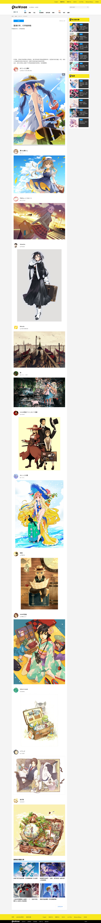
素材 (53, 12)
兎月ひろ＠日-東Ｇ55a (26, 70)
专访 (60, 12)
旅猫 (21, 553)
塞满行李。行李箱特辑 (22, 16)
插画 (25, 12)
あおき (22, 801)
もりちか (23, 200)
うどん (22, 477)
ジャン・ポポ (24, 374)
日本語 (97, 1)
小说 (34, 12)
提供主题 (28, 917)
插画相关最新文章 (19, 859)
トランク (22, 751)
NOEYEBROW (24, 328)
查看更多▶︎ (60, 906)
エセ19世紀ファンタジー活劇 (28, 412)
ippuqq (22, 691)
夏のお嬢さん (24, 150)
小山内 (22, 753)
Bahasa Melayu (89, 1)
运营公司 (23, 921)
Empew (23, 246)
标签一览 (16, 12)
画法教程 (41, 12)
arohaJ (23, 414)
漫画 (30, 12)
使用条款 (29, 921)
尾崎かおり (23, 616)
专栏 (64, 12)
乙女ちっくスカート (26, 198)
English (56, 1)
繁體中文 (69, 1)
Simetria (22, 244)
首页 (12, 16)
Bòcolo (22, 326)
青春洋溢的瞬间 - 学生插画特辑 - (48, 899)
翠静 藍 (23, 555)
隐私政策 (46, 921)
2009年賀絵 (23, 614)
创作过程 (48, 12)
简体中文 (62, 1)
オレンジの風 (24, 475)
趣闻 (68, 12)
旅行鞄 (22, 799)
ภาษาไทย (81, 1)
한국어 (75, 1)
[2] (39, 145)
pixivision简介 (20, 917)
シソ (22, 152)
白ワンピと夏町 (24, 68)
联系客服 (35, 921)
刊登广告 (41, 921)
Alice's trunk (24, 689)
